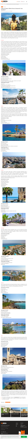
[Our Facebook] (5, 402)
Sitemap (7, 428)
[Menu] (26, 1)
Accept (24, 436)
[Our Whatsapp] (8, 402)
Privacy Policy (2, 428)
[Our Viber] (9, 402)
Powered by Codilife (3, 429)
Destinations (19, 1)
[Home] (4, 1)
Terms (5, 428)
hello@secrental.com (23, 425)
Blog (16, 426)
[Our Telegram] (7, 402)
